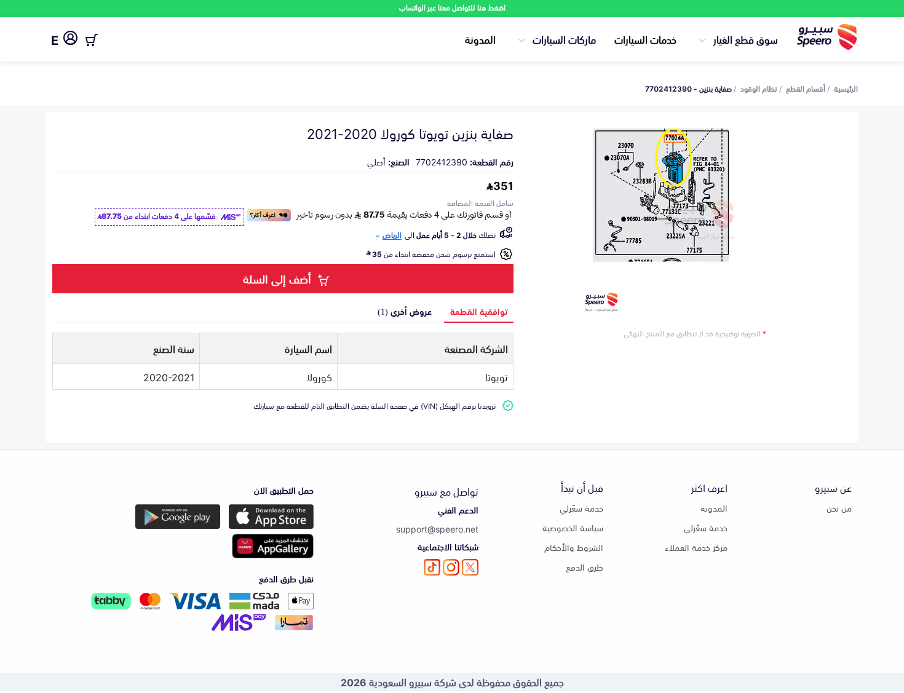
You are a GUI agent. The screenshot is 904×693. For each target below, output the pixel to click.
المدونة (480, 39)
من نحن (839, 507)
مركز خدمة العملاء (696, 547)
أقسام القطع (805, 88)
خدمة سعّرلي (706, 527)
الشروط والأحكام (573, 547)
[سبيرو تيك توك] (432, 567)
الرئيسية (846, 88)
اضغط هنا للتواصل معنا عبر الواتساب (452, 7)
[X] (470, 567)
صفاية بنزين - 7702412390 (688, 88)
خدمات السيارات (645, 39)
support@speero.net (437, 528)
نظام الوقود (758, 88)
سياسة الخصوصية (572, 527)
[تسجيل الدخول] (70, 40)
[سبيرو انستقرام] (451, 567)
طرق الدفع (584, 566)
